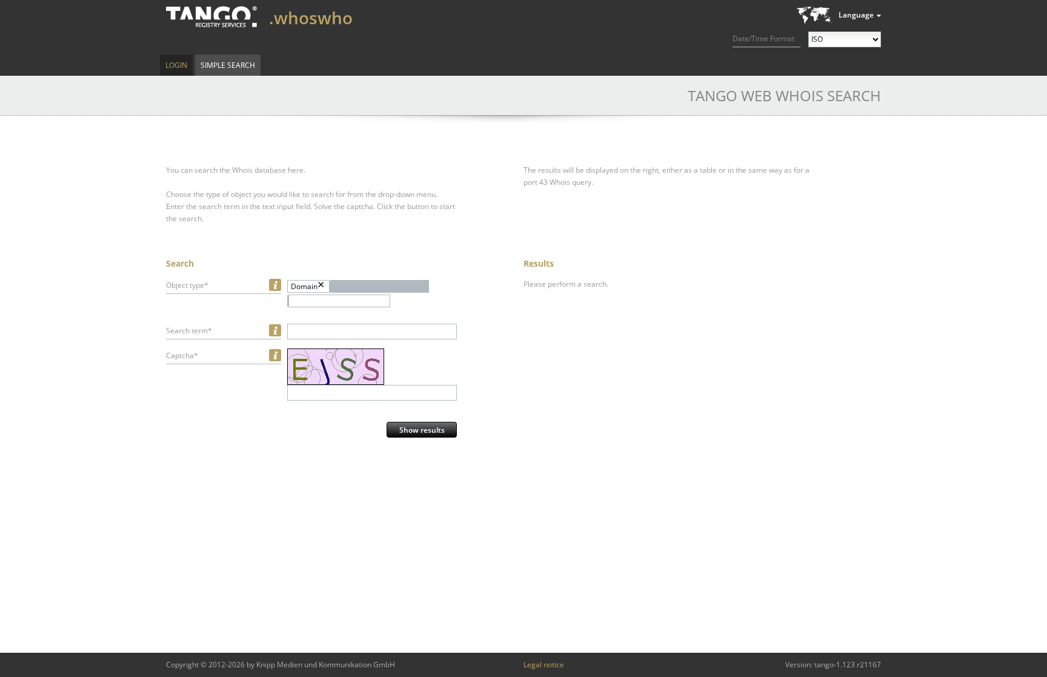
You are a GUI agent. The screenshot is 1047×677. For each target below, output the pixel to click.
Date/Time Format (763, 38)
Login (176, 65)
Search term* (189, 330)
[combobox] (339, 301)
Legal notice (544, 664)
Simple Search (228, 65)
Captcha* (182, 355)
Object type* (187, 285)
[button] (380, 286)
